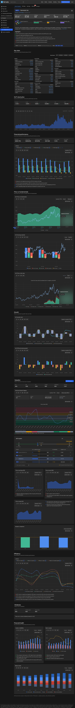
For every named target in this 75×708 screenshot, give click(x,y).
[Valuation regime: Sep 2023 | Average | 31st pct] (38, 431)
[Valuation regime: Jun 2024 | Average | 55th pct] (46, 431)
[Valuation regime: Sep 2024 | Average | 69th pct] (49, 431)
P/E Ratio (24, 6)
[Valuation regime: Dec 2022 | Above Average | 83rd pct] (30, 431)
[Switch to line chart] (21, 147)
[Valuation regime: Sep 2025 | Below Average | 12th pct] (60, 431)
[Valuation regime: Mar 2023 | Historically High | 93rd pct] (33, 431)
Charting (54, 1)
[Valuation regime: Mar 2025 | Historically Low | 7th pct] (55, 431)
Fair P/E (64, 275)
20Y (27, 150)
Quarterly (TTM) (68, 150)
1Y (16, 150)
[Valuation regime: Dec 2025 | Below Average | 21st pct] (63, 431)
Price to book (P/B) (65, 392)
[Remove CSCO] (70, 462)
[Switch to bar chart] (49, 147)
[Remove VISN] (70, 452)
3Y (18, 150)
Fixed (68, 275)
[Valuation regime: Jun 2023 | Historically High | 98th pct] (35, 431)
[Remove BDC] (70, 455)
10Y (22, 150)
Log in (72, 1)
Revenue (69, 199)
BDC (59, 45)
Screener (50, 1)
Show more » (64, 28)
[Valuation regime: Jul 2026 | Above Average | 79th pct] (69, 431)
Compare (38, 6)
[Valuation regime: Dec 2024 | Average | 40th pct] (52, 431)
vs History (61, 55)
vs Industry (71, 55)
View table (68, 152)
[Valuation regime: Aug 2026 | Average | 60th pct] (71, 431)
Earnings (28, 6)
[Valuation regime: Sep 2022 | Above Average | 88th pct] (27, 431)
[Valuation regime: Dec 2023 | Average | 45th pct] (41, 431)
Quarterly (70, 237)
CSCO (62, 45)
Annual (64, 199)
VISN (56, 45)
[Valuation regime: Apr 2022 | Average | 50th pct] (22, 431)
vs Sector (65, 55)
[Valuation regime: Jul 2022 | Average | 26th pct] (24, 431)
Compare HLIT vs (6, 29)
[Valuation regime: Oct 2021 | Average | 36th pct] (16, 431)
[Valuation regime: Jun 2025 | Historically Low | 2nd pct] (57, 431)
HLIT (17, 10)
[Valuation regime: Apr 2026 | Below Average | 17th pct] (66, 431)
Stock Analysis (18, 6)
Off (56, 55)
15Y (25, 150)
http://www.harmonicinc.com (46, 45)
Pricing (59, 1)
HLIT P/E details (69, 381)
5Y (20, 150)
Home (42, 1)
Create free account (65, 1)
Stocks (46, 1)
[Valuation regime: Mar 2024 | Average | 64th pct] (44, 431)
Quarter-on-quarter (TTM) (66, 319)
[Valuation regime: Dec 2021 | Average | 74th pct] (19, 431)
